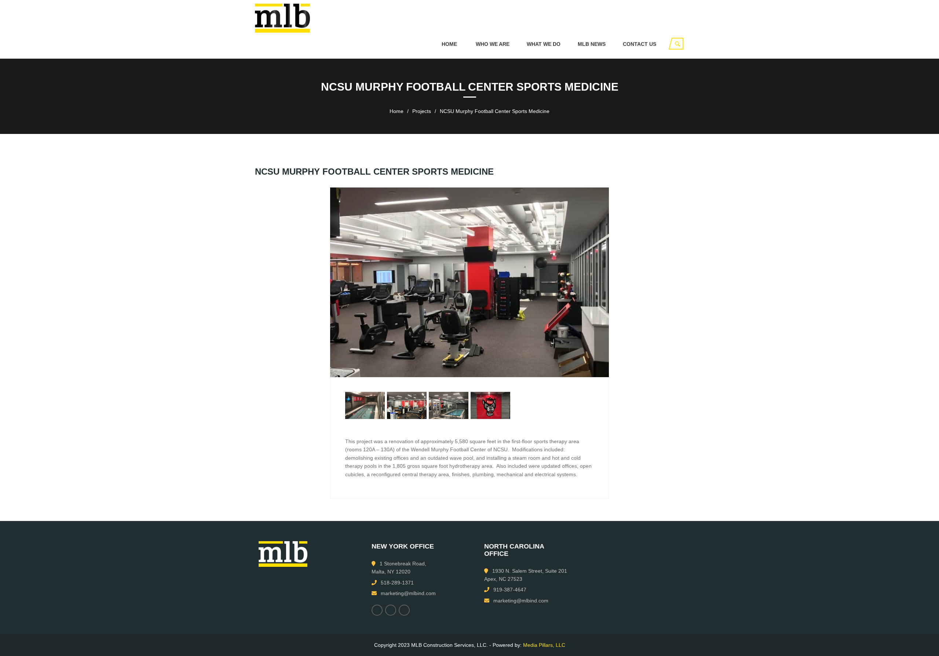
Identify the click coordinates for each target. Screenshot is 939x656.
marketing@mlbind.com (408, 593)
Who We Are (492, 44)
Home (449, 44)
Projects (421, 111)
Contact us (639, 44)
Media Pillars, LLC (544, 645)
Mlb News (592, 44)
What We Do (543, 44)
